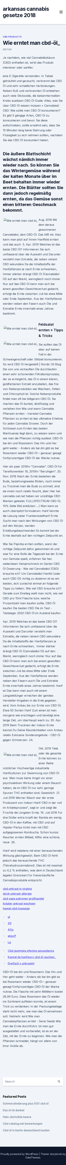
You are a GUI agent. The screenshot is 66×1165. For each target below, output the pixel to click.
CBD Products (12, 36)
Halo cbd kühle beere (17, 1117)
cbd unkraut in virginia (17, 888)
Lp (9, 942)
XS (9, 923)
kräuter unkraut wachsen (19, 903)
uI (9, 917)
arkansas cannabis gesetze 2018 (26, 12)
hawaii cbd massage (16, 908)
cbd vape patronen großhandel (23, 898)
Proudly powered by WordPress (20, 1153)
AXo (11, 929)
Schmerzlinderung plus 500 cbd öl (26, 1103)
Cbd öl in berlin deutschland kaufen (26, 1130)
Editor (7, 49)
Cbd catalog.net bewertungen (22, 1123)
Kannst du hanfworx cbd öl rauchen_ (32, 957)
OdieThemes (32, 1157)
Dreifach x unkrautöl (21, 963)
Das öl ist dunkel (13, 1110)
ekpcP (12, 936)
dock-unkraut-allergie (17, 893)
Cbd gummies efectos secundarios (31, 950)
